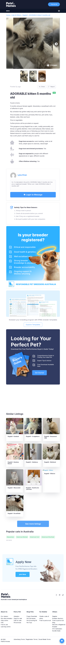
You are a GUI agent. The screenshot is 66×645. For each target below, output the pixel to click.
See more (9, 540)
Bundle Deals (56, 631)
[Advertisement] (33, 398)
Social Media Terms (45, 639)
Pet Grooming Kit (32, 620)
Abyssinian (10, 537)
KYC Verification (57, 629)
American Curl (34, 537)
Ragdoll (25, 15)
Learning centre (5, 626)
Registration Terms (31, 639)
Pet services (17, 622)
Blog (53, 622)
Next (55, 43)
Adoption (16, 616)
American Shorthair (48, 537)
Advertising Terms (19, 639)
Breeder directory (57, 618)
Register (54, 616)
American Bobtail (21, 537)
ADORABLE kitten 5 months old (39, 15)
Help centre (4, 620)
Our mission (4, 616)
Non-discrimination (6, 618)
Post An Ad (54, 4)
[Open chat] (62, 641)
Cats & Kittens (16, 15)
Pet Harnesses (31, 618)
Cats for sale (17, 620)
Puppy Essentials (32, 616)
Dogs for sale (18, 618)
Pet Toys (29, 622)
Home (8, 15)
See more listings (33, 524)
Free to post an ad (45, 620)
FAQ (2, 622)
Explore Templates (33, 325)
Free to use (4, 624)
